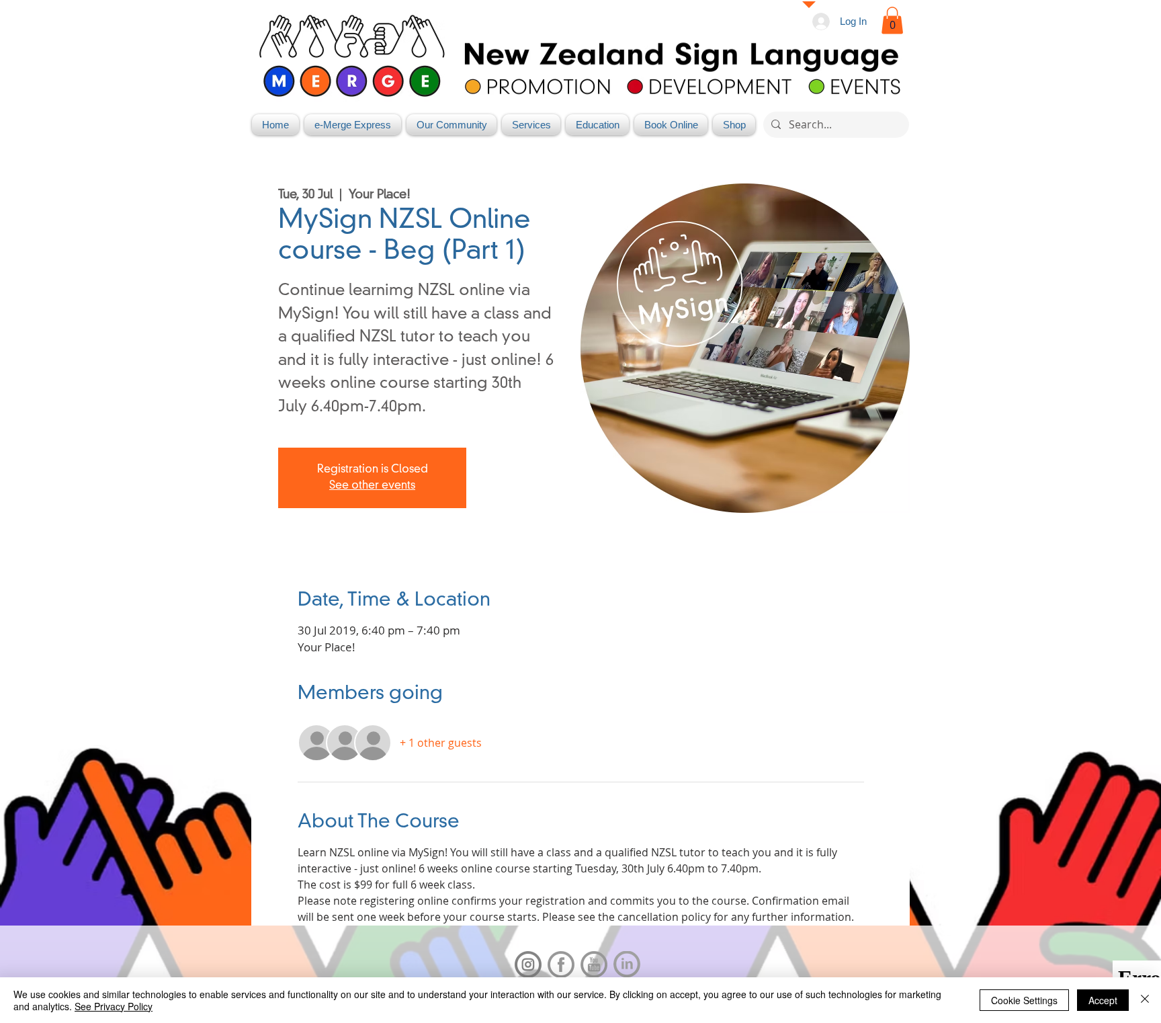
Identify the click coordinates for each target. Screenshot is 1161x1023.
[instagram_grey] (528, 964)
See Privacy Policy (114, 1006)
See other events (372, 486)
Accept (1102, 1000)
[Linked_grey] (626, 964)
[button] (892, 20)
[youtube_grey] (593, 964)
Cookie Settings (1024, 1000)
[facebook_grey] (561, 964)
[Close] (1145, 1000)
